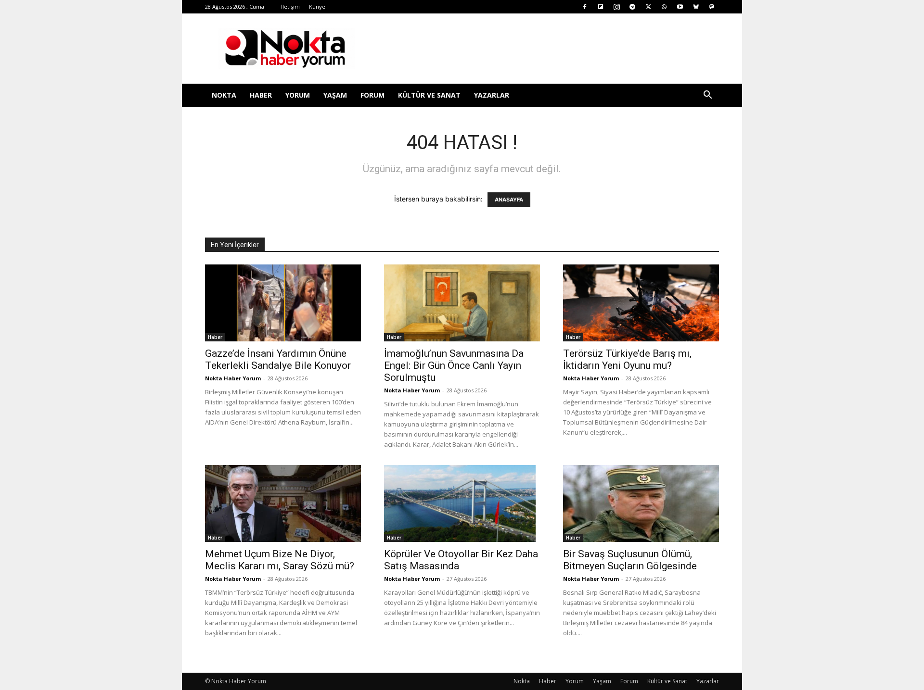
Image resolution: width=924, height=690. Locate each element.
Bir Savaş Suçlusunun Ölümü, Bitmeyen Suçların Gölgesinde (630, 560)
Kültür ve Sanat (429, 95)
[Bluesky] (696, 6)
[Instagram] (616, 6)
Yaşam (335, 95)
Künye (317, 6)
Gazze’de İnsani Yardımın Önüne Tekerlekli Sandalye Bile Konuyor (278, 359)
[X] (648, 6)
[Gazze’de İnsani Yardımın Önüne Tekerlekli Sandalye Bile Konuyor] (283, 302)
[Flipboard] (600, 6)
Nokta (224, 95)
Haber (261, 95)
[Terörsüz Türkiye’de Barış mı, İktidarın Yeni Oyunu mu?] (641, 302)
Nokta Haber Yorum (233, 378)
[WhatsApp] (664, 6)
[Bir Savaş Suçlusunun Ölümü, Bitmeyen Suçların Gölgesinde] (641, 503)
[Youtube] (680, 6)
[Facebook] (585, 6)
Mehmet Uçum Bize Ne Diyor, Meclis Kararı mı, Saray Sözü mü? (279, 560)
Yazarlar (491, 95)
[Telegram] (632, 6)
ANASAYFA (509, 199)
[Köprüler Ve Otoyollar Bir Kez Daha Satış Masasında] (462, 503)
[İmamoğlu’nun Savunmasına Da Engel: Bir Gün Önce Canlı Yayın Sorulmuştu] (462, 302)
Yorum (297, 95)
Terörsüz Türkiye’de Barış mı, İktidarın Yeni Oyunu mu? (627, 359)
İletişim (290, 6)
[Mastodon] (712, 6)
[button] (707, 95)
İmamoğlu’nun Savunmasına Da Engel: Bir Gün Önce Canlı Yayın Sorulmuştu (454, 365)
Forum (372, 95)
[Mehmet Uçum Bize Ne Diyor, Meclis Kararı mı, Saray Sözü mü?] (283, 503)
